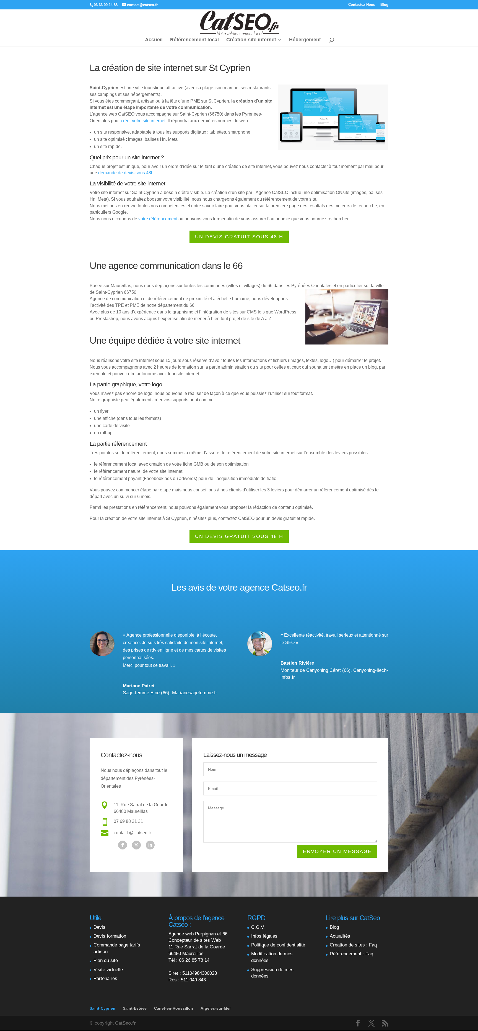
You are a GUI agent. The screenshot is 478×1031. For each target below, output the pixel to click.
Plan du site (105, 960)
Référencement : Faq (351, 953)
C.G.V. (258, 927)
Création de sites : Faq (353, 945)
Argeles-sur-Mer (216, 1008)
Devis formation (109, 936)
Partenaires (105, 978)
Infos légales (264, 936)
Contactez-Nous (361, 5)
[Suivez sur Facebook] (122, 845)
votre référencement (157, 218)
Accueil (154, 40)
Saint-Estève (135, 1008)
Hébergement (305, 40)
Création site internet (251, 40)
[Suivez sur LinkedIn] (150, 845)
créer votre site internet (143, 120)
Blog (384, 5)
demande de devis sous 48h (126, 172)
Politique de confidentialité (278, 945)
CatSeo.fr (125, 1023)
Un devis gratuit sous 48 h (239, 236)
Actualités (340, 936)
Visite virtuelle (108, 969)
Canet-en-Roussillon (173, 1008)
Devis (99, 927)
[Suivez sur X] (136, 845)
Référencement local (194, 40)
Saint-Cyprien (102, 1008)
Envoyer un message (337, 851)
